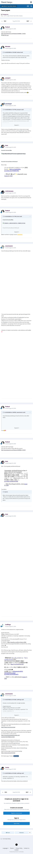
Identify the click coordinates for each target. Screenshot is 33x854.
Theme (12, 848)
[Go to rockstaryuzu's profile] (2, 192)
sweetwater (19, 412)
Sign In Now (16, 823)
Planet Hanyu (6, 2)
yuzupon (18, 109)
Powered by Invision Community (16, 851)
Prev (5, 21)
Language (5, 848)
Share (8, 832)
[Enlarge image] (5, 35)
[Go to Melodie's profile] (2, 47)
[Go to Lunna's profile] (2, 768)
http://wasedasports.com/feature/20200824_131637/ (13, 450)
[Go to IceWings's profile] (2, 625)
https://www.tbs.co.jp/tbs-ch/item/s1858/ (16, 642)
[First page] (2, 21)
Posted (10, 28)
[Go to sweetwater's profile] (2, 246)
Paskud (18, 52)
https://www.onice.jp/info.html (8, 727)
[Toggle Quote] (3, 52)
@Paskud (16, 756)
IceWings (19, 699)
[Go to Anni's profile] (2, 146)
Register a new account (16, 813)
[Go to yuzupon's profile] (2, 78)
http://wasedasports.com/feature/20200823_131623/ (13, 33)
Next (28, 21)
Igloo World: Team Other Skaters (15, 15)
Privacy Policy (19, 848)
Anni (18, 216)
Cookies (16, 850)
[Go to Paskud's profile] (2, 27)
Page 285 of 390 (16, 21)
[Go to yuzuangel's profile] (2, 104)
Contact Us (26, 848)
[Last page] (31, 21)
